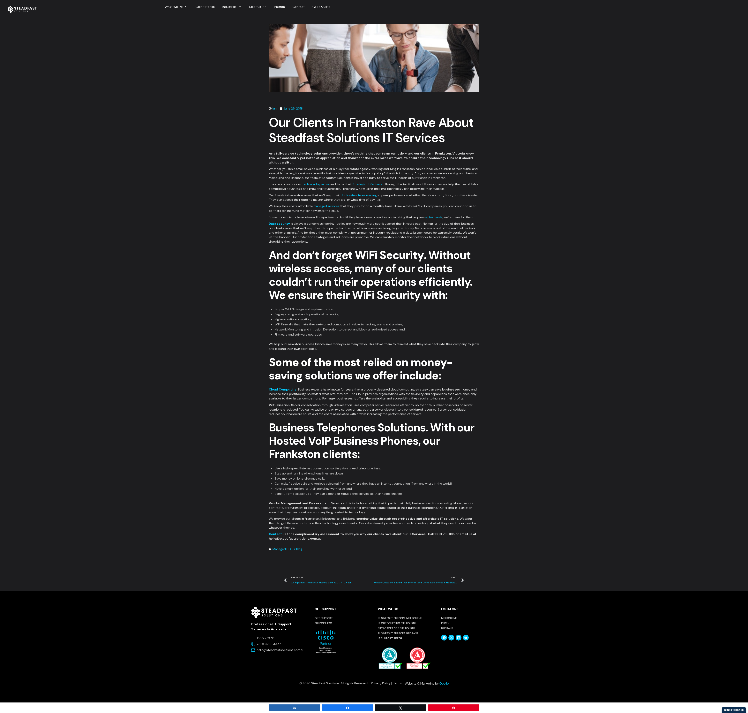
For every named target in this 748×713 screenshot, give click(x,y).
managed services (326, 206)
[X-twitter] (451, 638)
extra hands (434, 217)
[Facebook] (444, 638)
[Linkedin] (458, 638)
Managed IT (281, 549)
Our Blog (296, 549)
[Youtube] (466, 638)
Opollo (444, 683)
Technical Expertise (316, 184)
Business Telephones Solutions (347, 427)
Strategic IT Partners (367, 184)
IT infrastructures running (359, 195)
